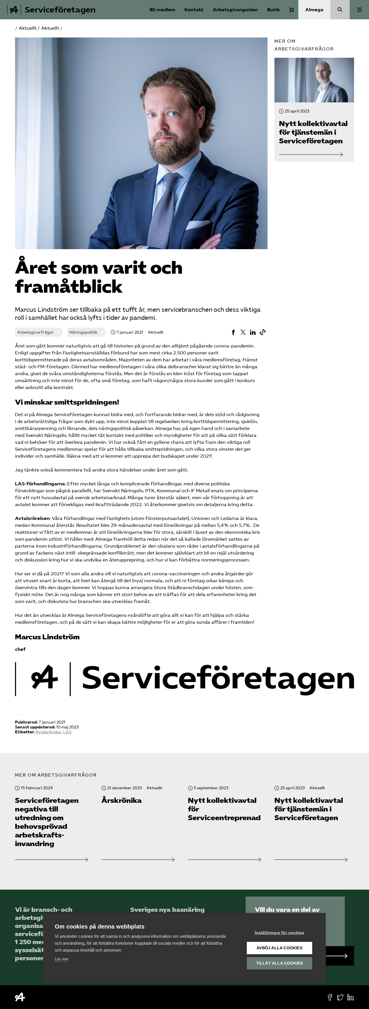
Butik (273, 9)
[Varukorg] (291, 10)
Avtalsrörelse (48, 732)
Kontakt (194, 9)
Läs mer (61, 959)
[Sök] (340, 9)
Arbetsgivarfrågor (35, 332)
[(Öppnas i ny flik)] (233, 332)
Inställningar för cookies (279, 933)
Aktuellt (28, 28)
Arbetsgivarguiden (235, 9)
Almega (314, 9)
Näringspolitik (83, 332)
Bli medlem (162, 9)
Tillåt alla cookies (279, 963)
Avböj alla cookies (279, 948)
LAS (67, 732)
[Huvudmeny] (359, 9)
